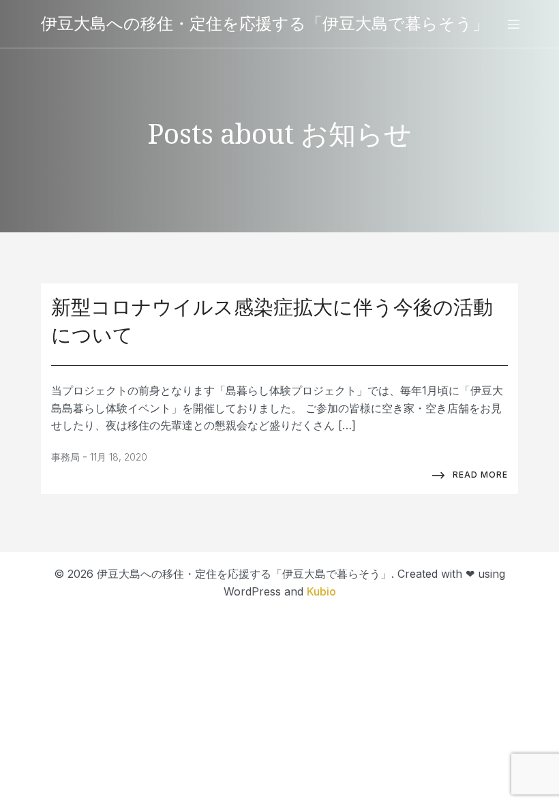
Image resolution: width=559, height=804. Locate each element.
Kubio (321, 591)
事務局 (65, 457)
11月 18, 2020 (118, 457)
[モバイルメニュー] (513, 23)
